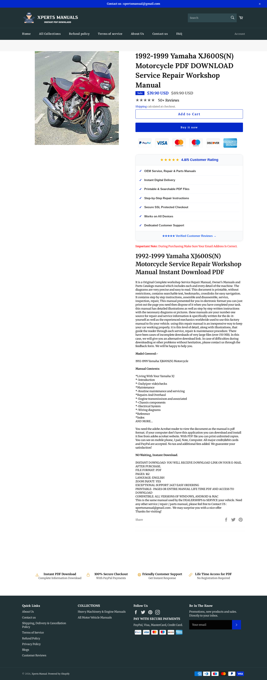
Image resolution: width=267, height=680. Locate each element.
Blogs (25, 649)
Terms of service (110, 34)
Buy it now (189, 127)
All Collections (50, 34)
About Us (137, 34)
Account (240, 34)
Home (26, 34)
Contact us (160, 34)
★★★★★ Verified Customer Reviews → (189, 235)
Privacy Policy (31, 644)
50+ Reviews (168, 100)
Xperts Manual (39, 673)
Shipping (141, 106)
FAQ (179, 34)
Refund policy (79, 34)
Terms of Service (33, 632)
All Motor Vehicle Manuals (95, 617)
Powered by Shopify (59, 673)
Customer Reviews (34, 655)
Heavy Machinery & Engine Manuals (102, 611)
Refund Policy (31, 638)
